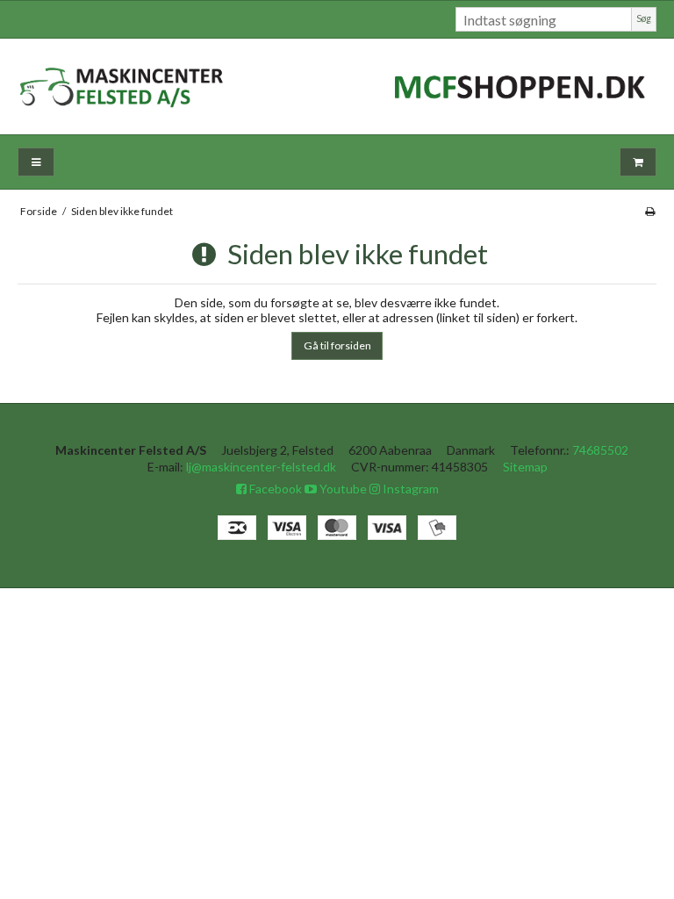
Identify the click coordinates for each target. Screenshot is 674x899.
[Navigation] (36, 161)
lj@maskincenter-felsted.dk (261, 466)
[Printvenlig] (649, 211)
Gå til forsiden (337, 345)
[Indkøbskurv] (638, 161)
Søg (643, 18)
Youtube (342, 488)
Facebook (274, 488)
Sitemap (525, 466)
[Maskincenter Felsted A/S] (337, 86)
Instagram (409, 488)
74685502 (600, 449)
